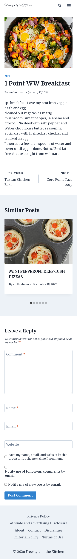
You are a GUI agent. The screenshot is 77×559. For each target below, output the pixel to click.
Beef (7, 76)
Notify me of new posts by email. (34, 484)
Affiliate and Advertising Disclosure (38, 523)
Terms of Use (52, 537)
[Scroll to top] (67, 553)
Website (12, 444)
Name (12, 408)
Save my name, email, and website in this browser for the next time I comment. (38, 456)
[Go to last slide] (11, 259)
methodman (16, 92)
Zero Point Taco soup (60, 179)
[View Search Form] (59, 5)
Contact (34, 530)
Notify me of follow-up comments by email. (35, 473)
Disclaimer (53, 530)
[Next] (65, 259)
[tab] (31, 303)
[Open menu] (69, 5)
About (19, 530)
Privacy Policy (38, 516)
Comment (15, 354)
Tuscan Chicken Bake (17, 179)
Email (12, 426)
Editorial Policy (26, 537)
